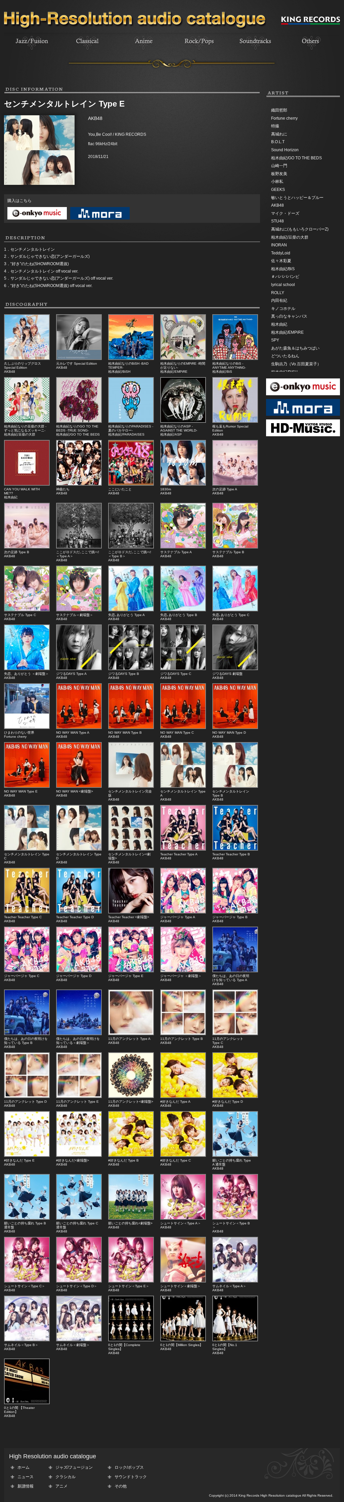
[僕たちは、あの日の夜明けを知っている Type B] (27, 1033)
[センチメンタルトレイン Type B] (235, 786)
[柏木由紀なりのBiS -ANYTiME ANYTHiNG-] (235, 358)
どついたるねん (285, 356)
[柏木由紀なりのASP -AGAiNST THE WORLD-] (183, 421)
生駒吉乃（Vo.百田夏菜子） (296, 364)
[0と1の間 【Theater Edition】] (27, 1402)
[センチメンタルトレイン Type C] (27, 849)
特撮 (275, 126)
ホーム (23, 1467)
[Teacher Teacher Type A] (183, 849)
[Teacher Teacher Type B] (235, 849)
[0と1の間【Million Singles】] (183, 1340)
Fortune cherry (284, 118)
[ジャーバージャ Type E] (131, 971)
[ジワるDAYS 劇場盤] (235, 668)
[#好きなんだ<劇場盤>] (79, 1155)
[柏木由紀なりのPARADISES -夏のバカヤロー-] (131, 421)
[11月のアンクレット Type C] (235, 1033)
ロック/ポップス (129, 1467)
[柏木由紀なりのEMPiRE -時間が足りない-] (183, 358)
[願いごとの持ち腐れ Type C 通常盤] (79, 1218)
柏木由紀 (279, 324)
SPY (275, 340)
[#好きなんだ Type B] (131, 1155)
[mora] (98, 219)
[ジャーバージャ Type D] (79, 971)
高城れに (279, 134)
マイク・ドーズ (285, 213)
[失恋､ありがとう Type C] (235, 610)
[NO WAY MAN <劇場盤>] (79, 786)
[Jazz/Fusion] (32, 50)
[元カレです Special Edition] (79, 358)
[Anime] (143, 50)
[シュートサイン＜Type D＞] (79, 1281)
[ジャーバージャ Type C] (27, 971)
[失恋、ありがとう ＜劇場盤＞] (27, 668)
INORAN (279, 245)
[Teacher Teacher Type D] (79, 912)
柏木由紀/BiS (283, 269)
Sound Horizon (285, 150)
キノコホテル (283, 308)
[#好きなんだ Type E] (27, 1155)
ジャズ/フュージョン (74, 1467)
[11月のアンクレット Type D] (27, 1096)
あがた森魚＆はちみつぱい (295, 348)
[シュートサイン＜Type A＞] (183, 1218)
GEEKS (278, 189)
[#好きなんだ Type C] (183, 1155)
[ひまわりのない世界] (27, 727)
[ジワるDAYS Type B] (131, 668)
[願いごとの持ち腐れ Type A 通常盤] (235, 1155)
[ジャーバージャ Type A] (183, 912)
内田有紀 (279, 300)
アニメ (61, 1486)
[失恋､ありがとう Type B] (183, 610)
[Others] (311, 50)
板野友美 (279, 173)
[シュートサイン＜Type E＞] (131, 1281)
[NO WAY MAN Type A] (79, 727)
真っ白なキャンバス (289, 316)
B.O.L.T (278, 141)
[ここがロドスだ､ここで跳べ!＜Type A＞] (79, 547)
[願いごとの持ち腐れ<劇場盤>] (131, 1218)
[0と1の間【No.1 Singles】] (235, 1340)
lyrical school (283, 284)
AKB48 (277, 205)
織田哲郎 (279, 110)
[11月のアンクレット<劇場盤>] (131, 1096)
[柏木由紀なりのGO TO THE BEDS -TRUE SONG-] (79, 421)
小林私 (277, 181)
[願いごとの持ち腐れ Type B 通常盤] (27, 1218)
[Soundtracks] (255, 50)
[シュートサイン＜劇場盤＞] (183, 1281)
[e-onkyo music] (35, 219)
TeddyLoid (280, 253)
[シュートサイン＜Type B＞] (235, 1218)
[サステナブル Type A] (183, 547)
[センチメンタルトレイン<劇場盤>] (131, 849)
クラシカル (65, 1476)
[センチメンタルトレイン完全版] (131, 786)
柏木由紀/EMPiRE (287, 332)
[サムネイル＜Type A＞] (235, 1281)
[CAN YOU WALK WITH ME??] (27, 484)
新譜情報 (25, 1486)
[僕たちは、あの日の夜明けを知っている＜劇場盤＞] (79, 1033)
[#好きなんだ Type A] (183, 1096)
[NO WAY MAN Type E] (27, 786)
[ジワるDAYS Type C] (183, 668)
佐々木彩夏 (281, 260)
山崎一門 (279, 165)
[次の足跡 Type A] (235, 484)
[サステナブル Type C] (27, 610)
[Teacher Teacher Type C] (27, 912)
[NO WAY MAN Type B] (131, 727)
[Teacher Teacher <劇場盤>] (131, 912)
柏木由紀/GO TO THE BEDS (296, 158)
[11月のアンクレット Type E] (79, 1096)
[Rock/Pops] (199, 50)
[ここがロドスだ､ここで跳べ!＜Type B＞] (131, 547)
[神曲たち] (79, 484)
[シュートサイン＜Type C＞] (27, 1281)
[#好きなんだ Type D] (235, 1096)
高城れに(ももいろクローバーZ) (300, 229)
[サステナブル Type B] (235, 547)
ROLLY (277, 292)
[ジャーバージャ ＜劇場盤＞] (183, 971)
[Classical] (88, 50)
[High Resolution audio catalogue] (135, 33)
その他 (121, 1486)
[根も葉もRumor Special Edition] (235, 421)
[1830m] (183, 484)
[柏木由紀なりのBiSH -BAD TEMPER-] (131, 358)
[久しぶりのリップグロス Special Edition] (27, 358)
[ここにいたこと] (131, 484)
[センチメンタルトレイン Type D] (79, 849)
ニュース (25, 1476)
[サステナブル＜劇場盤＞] (79, 610)
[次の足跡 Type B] (27, 547)
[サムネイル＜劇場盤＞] (79, 1340)
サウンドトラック (131, 1476)
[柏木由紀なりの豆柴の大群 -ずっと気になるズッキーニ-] (27, 421)
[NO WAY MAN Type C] (183, 727)
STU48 (277, 221)
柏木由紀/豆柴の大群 (289, 237)
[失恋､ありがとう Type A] (131, 610)
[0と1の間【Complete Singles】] (131, 1340)
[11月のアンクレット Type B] (183, 1033)
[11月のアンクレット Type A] (131, 1033)
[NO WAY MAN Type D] (235, 727)
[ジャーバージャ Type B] (235, 912)
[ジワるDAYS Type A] (79, 668)
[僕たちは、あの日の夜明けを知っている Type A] (235, 971)
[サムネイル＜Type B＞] (27, 1340)
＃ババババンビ (285, 276)
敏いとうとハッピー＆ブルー (297, 197)
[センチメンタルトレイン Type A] (183, 786)
